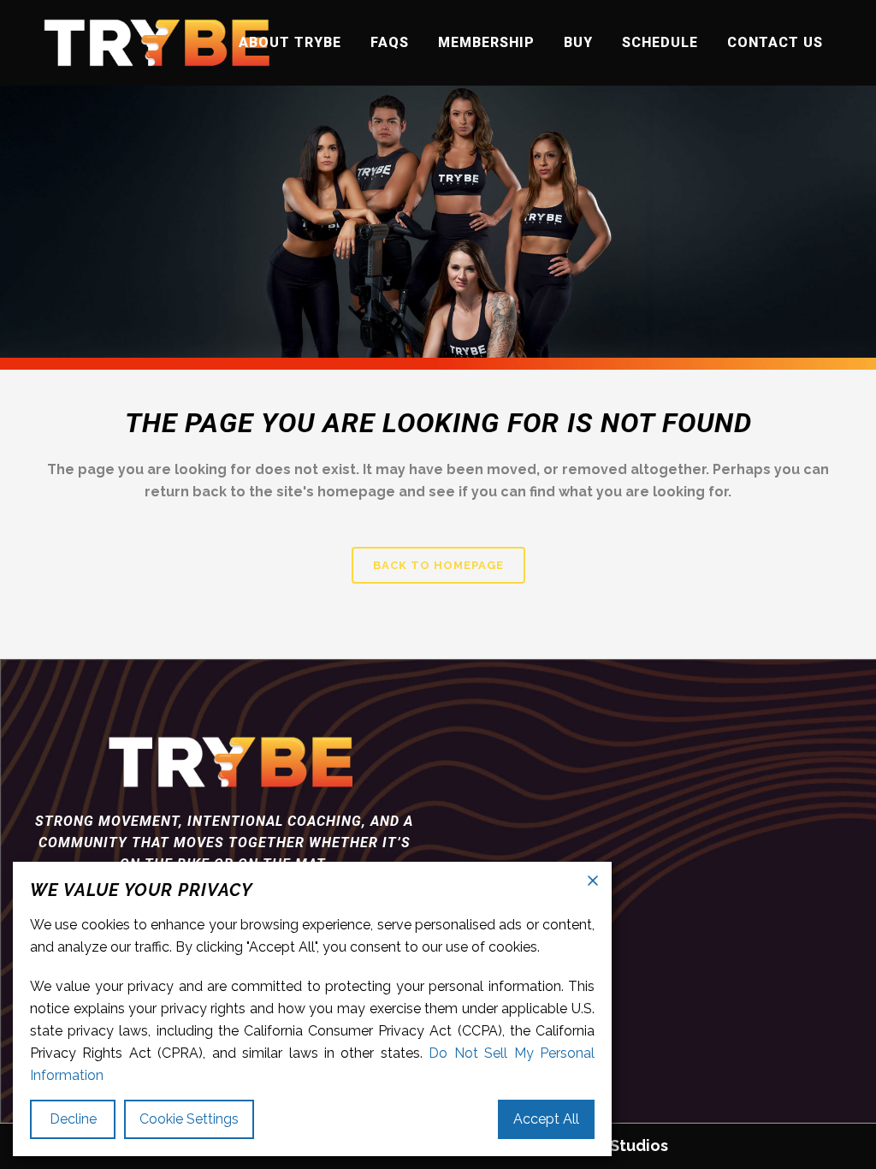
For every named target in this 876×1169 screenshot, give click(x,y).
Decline (73, 1119)
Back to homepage (438, 565)
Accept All (546, 1119)
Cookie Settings (189, 1119)
